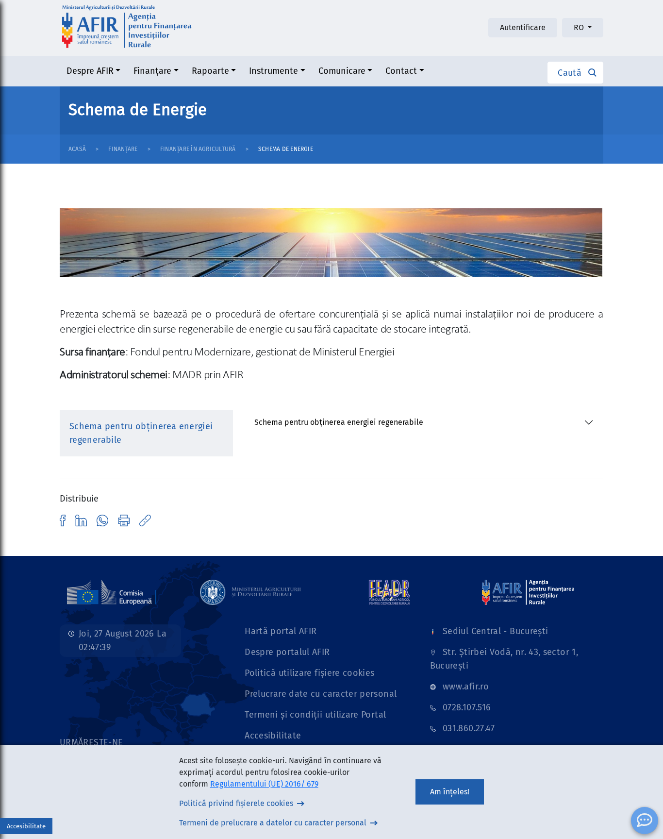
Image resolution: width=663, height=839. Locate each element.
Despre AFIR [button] (90, 71)
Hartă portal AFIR (280, 631)
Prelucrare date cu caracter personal (321, 693)
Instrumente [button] (273, 71)
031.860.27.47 (469, 728)
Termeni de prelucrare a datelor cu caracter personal (272, 822)
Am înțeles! (449, 791)
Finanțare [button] (152, 71)
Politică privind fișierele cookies (236, 803)
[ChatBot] (644, 820)
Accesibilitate (273, 735)
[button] (575, 73)
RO (580, 27)
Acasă (77, 149)
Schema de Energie (285, 149)
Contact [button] (401, 71)
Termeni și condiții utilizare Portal (315, 714)
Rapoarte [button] (210, 71)
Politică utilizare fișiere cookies (309, 673)
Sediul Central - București (495, 631)
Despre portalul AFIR (287, 652)
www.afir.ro (466, 686)
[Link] (63, 520)
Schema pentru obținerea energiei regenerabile (338, 422)
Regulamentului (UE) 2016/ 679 (264, 784)
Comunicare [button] (341, 71)
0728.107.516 (467, 707)
